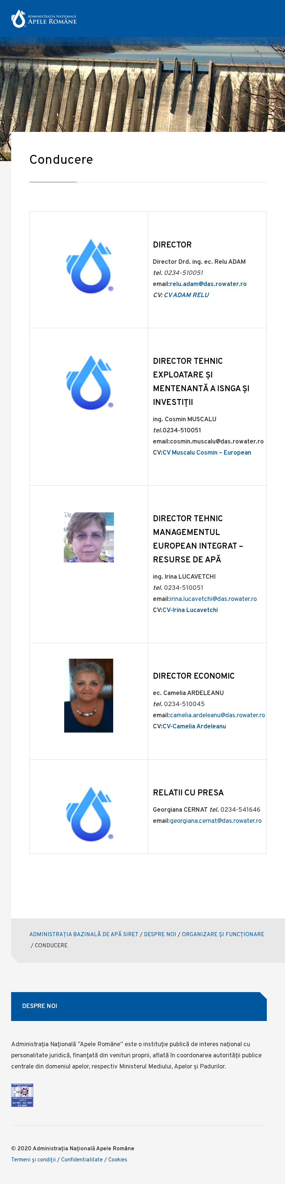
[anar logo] (43, 18)
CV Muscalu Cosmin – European (207, 453)
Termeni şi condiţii (33, 1160)
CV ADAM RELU (186, 296)
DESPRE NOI (160, 934)
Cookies (117, 1160)
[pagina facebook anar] (232, 18)
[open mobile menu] (271, 18)
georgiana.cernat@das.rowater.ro (216, 821)
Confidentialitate (82, 1160)
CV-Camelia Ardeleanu (194, 727)
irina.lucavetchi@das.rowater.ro (213, 599)
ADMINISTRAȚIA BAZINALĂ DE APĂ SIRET (83, 934)
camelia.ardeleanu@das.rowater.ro (217, 716)
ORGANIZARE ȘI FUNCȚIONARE (223, 934)
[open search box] (251, 18)
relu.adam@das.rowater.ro (208, 284)
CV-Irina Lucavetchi (190, 610)
